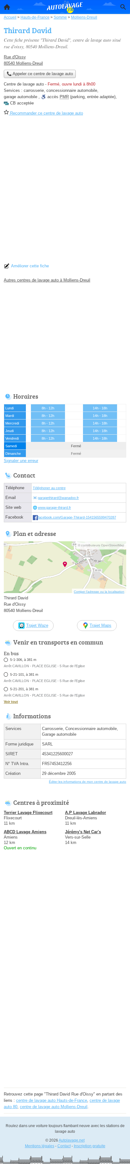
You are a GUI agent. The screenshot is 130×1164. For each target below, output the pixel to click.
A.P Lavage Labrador (85, 812)
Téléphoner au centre (49, 488)
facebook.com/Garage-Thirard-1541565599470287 (77, 517)
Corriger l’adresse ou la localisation (99, 591)
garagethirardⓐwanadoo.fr (58, 498)
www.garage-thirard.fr (54, 507)
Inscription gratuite (89, 1146)
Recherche (123, 7)
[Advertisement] (65, 192)
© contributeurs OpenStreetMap (101, 545)
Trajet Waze (37, 625)
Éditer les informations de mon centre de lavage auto (87, 781)
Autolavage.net (72, 1140)
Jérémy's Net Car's (83, 831)
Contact (64, 1146)
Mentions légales (39, 1146)
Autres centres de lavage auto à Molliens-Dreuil (47, 280)
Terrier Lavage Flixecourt (28, 812)
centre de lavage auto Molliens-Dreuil (53, 1106)
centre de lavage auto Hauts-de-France (51, 1100)
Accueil (7, 7)
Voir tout (11, 702)
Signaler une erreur (21, 460)
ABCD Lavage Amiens (25, 831)
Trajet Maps (100, 625)
